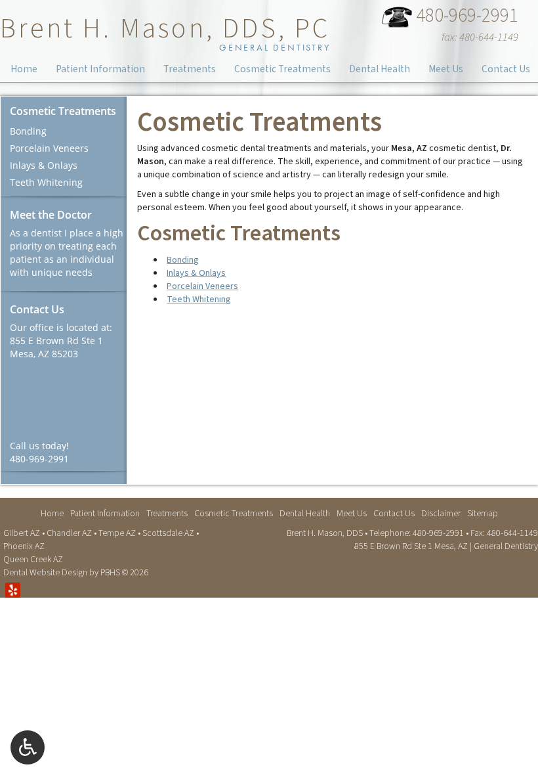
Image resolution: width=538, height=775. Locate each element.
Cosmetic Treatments (282, 69)
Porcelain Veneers (202, 286)
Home (23, 69)
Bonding (183, 260)
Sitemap (482, 513)
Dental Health (379, 69)
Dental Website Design (45, 572)
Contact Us (506, 69)
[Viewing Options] (27, 747)
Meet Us (445, 69)
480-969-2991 (464, 17)
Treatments (189, 69)
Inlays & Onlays (196, 273)
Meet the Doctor (51, 215)
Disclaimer (441, 513)
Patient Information (100, 69)
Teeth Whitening (199, 299)
